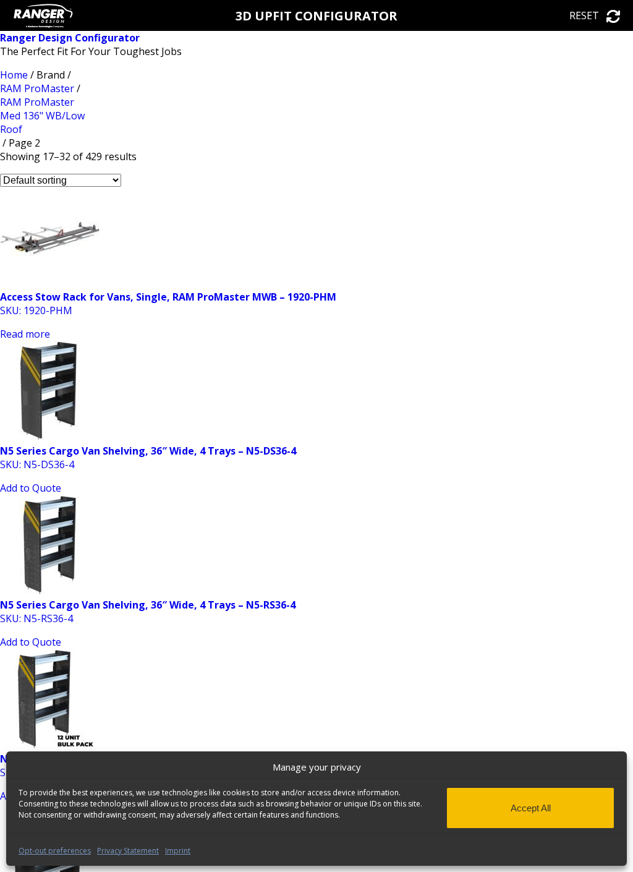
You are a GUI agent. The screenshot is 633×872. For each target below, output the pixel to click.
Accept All (531, 808)
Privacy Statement (128, 850)
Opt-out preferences (55, 850)
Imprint (177, 850)
